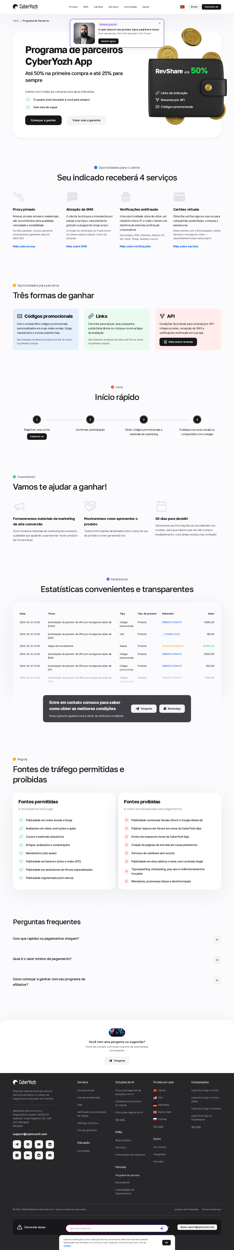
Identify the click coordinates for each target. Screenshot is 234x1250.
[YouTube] (39, 1144)
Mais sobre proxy (24, 246)
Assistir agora (108, 41)
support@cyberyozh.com (30, 1134)
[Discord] (50, 1155)
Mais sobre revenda (181, 341)
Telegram (146, 708)
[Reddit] (39, 1155)
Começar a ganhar (43, 120)
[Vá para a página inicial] (25, 7)
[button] (73, 7)
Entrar (194, 6)
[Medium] (28, 1155)
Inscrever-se (211, 6)
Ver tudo (158, 1126)
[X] (17, 1155)
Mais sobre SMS (76, 246)
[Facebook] (28, 1144)
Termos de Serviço (211, 1209)
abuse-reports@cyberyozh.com (197, 1227)
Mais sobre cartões (185, 246)
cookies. (67, 1245)
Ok (166, 1242)
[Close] (159, 23)
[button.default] (162, 1228)
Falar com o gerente (86, 120)
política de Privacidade (187, 1209)
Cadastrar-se (37, 436)
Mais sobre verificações (135, 246)
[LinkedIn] (50, 1144)
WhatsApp (174, 708)
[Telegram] (17, 1144)
